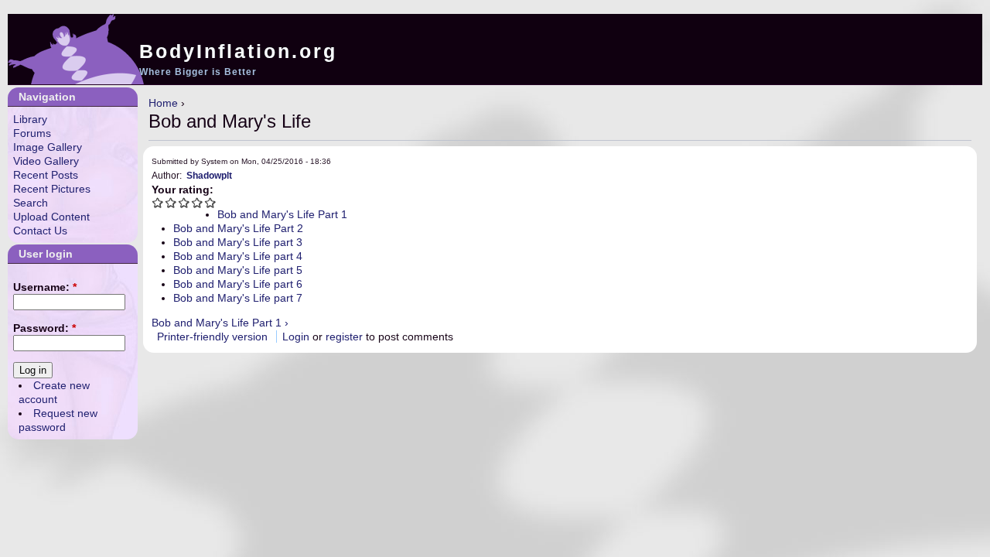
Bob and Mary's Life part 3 (237, 242)
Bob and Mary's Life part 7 (237, 298)
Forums (32, 133)
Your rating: (182, 189)
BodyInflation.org (238, 51)
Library (30, 119)
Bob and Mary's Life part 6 (237, 284)
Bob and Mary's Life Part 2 (238, 228)
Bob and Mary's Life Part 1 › (220, 322)
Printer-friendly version (212, 336)
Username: (45, 287)
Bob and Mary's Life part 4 (237, 256)
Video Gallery (46, 161)
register (344, 336)
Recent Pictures (51, 189)
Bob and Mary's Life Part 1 (282, 214)
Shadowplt (209, 175)
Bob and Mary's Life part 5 (237, 270)
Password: (44, 328)
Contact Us (40, 230)
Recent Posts (45, 175)
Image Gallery (47, 147)
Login (295, 336)
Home (163, 103)
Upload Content (51, 216)
